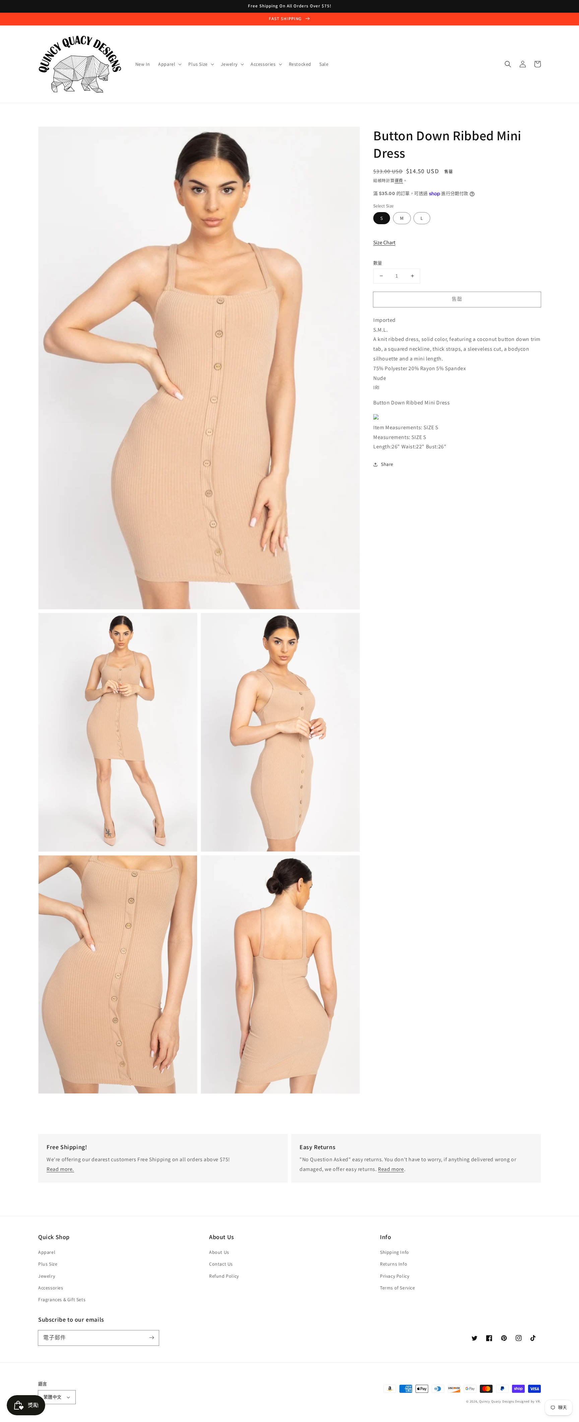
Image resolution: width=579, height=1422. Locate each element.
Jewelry (46, 1276)
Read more (391, 1169)
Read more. (60, 1169)
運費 (399, 180)
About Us (219, 1252)
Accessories (50, 1288)
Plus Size (47, 1264)
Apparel (46, 1252)
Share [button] (387, 464)
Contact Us (221, 1264)
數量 (377, 263)
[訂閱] (151, 1337)
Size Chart (384, 242)
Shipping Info (394, 1252)
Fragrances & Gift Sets (61, 1299)
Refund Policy (224, 1276)
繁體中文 (53, 1397)
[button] (508, 64)
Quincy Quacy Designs (496, 1401)
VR (538, 1401)
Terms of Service (397, 1288)
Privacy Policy (394, 1276)
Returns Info (393, 1264)
